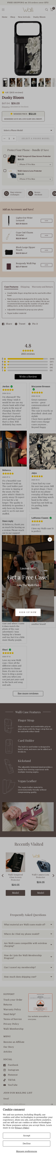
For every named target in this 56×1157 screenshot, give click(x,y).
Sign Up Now (28, 612)
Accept (26, 1135)
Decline (27, 1143)
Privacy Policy (22, 1128)
